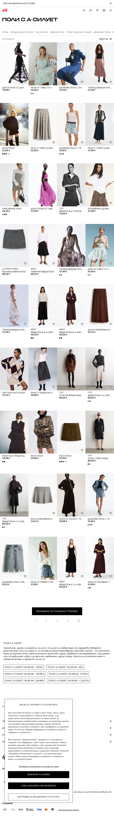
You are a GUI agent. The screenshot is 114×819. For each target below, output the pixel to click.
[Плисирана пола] (14, 184)
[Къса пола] (14, 124)
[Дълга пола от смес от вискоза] (43, 184)
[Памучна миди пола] (43, 245)
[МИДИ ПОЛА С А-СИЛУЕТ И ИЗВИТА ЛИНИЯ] (100, 369)
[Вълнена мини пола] (14, 245)
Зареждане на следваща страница (57, 611)
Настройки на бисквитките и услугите (38, 797)
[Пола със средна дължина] (14, 432)
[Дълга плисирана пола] (100, 305)
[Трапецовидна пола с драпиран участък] (71, 245)
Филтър (103, 39)
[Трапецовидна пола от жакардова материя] (100, 63)
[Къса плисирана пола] (43, 495)
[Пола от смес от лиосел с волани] (43, 63)
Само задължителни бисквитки (38, 786)
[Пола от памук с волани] (43, 558)
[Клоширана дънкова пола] (100, 184)
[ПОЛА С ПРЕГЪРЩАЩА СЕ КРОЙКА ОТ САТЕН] (100, 432)
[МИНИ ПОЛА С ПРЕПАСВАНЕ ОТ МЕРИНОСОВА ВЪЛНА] (71, 184)
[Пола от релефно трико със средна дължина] (100, 558)
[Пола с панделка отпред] (43, 369)
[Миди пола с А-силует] (71, 558)
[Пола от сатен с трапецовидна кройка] (71, 495)
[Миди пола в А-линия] (43, 305)
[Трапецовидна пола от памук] (14, 305)
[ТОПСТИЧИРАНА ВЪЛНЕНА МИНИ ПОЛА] (71, 369)
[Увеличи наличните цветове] (32, 93)
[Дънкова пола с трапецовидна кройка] (71, 124)
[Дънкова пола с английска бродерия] (71, 63)
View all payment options (68, 810)
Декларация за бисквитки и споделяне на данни (38, 766)
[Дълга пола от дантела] (14, 63)
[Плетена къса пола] (14, 369)
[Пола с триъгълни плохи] (43, 124)
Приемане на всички (38, 774)
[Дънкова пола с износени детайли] (14, 558)
